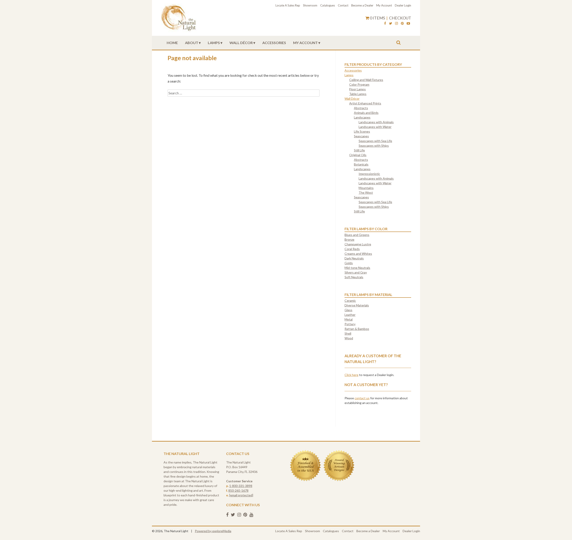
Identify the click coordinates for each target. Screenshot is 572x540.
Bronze (349, 239)
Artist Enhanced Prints (365, 103)
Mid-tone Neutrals (357, 268)
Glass (348, 310)
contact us (362, 398)
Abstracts (361, 108)
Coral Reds (352, 249)
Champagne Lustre (358, 244)
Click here (351, 375)
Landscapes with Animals (376, 122)
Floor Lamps (357, 89)
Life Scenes (362, 131)
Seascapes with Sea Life (375, 141)
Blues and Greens (357, 235)
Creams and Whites (358, 253)
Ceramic (350, 300)
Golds (349, 263)
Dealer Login (403, 5)
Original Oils (357, 155)
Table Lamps (357, 94)
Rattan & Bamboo (357, 329)
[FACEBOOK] (385, 23)
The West (366, 192)
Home (172, 42)
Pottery (350, 324)
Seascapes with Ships (374, 145)
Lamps (214, 42)
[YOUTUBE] (408, 23)
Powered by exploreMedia (213, 531)
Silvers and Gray (356, 272)
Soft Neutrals (354, 277)
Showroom (310, 5)
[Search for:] (243, 93)
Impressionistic (369, 174)
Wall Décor (241, 42)
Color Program (359, 84)
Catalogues (327, 5)
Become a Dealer (362, 5)
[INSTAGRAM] (396, 23)
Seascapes (361, 136)
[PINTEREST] (402, 23)
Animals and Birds (366, 113)
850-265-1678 (238, 490)
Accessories (274, 42)
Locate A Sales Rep (287, 5)
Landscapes (362, 117)
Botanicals (361, 164)
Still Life (359, 150)
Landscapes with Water (375, 127)
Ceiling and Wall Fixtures (366, 80)
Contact (343, 5)
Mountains (366, 188)
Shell (348, 333)
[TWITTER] (390, 23)
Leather (350, 315)
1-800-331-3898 (240, 486)
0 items (377, 17)
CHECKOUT (400, 17)
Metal (349, 319)
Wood (349, 338)
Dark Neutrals (354, 258)
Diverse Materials (357, 305)
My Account (384, 5)
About (191, 42)
